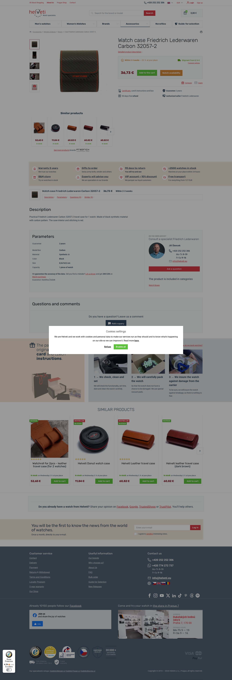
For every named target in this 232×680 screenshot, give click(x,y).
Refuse (107, 346)
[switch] (9, 669)
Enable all (121, 346)
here (136, 340)
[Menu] (13, 651)
